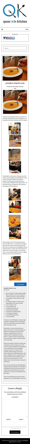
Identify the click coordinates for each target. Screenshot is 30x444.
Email (21, 419)
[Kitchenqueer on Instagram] (4, 39)
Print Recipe (20, 284)
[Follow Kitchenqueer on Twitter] (13, 39)
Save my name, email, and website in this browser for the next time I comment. (16, 427)
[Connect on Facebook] (7, 39)
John (15, 88)
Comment (15, 397)
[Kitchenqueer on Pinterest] (10, 39)
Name (8, 419)
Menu (26, 29)
